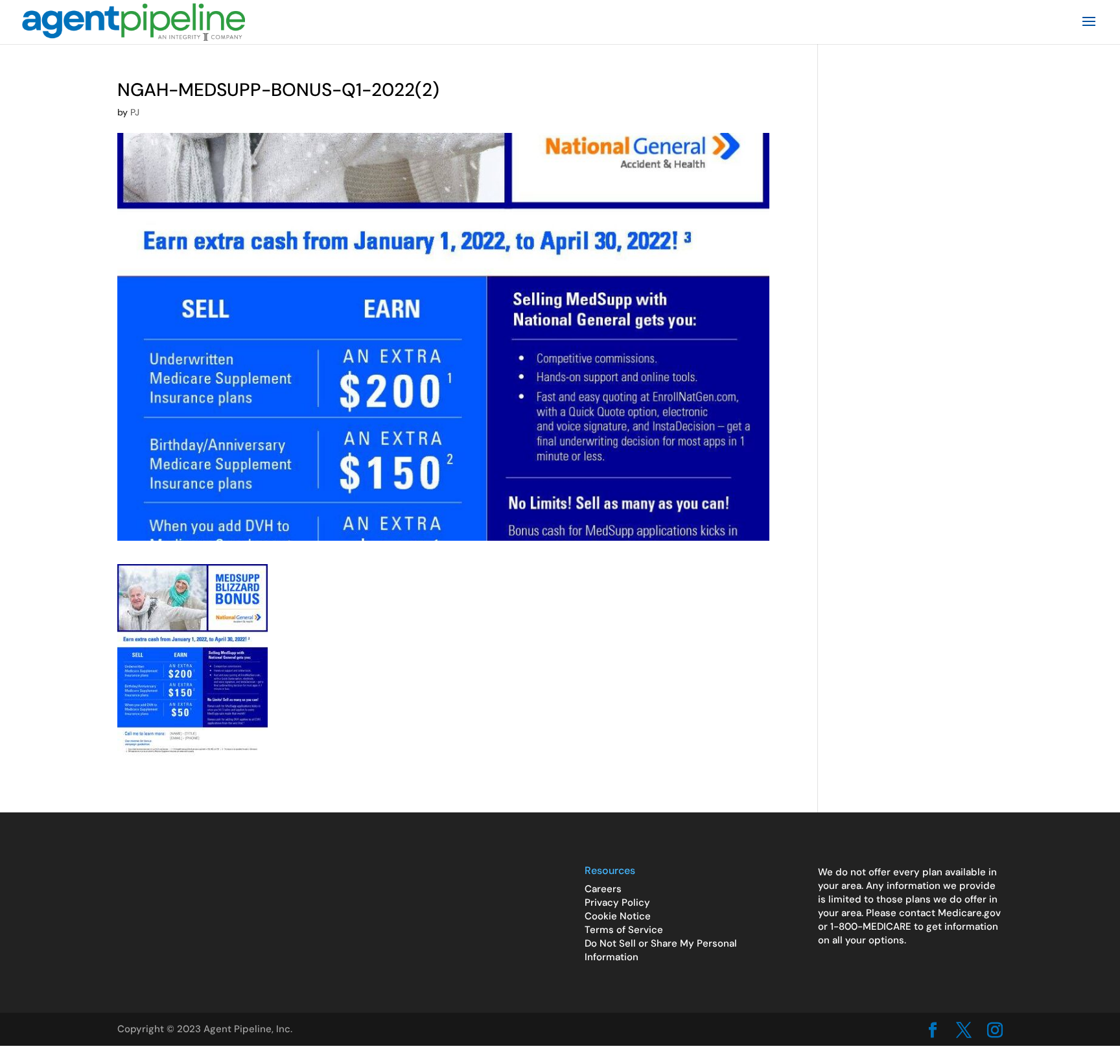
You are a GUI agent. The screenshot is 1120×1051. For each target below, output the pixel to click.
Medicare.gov (969, 912)
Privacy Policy (617, 902)
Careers (603, 888)
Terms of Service (624, 929)
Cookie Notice (618, 916)
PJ (134, 112)
